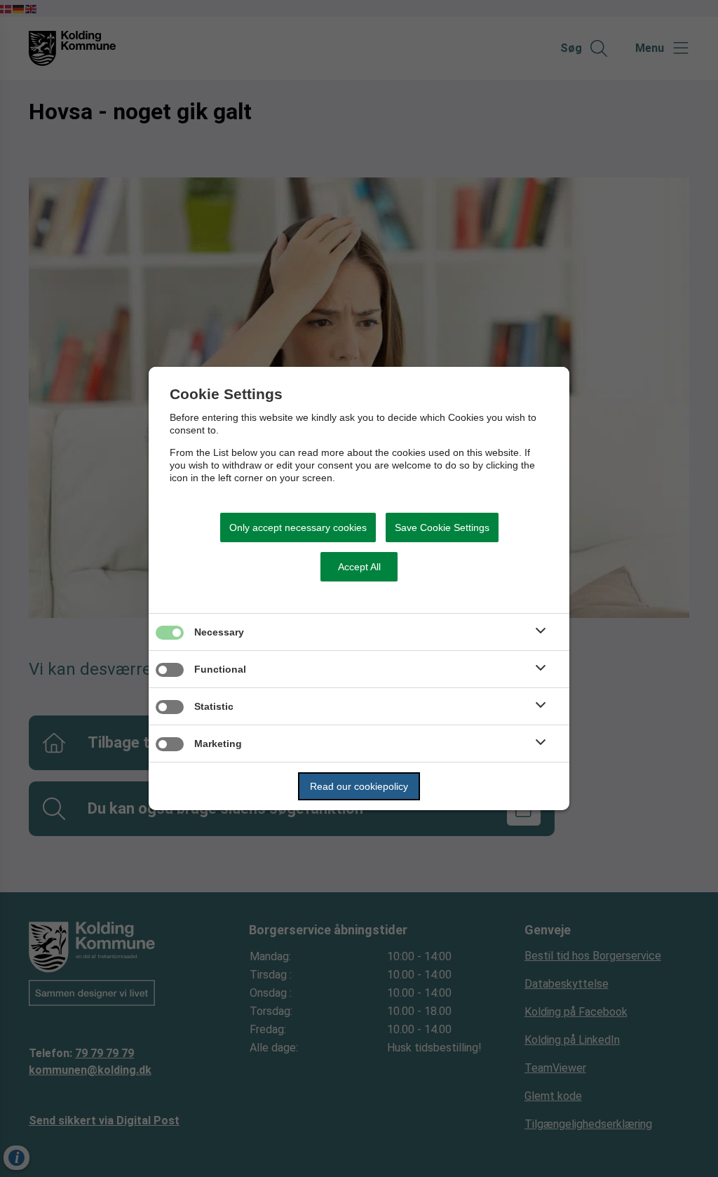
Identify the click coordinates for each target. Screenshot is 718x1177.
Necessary (219, 632)
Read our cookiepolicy (359, 786)
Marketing (218, 743)
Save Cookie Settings (442, 527)
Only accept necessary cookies (298, 527)
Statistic (213, 706)
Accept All (359, 566)
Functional (220, 669)
